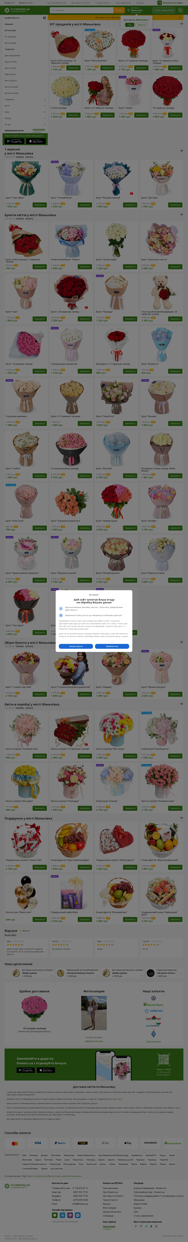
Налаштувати (75, 646)
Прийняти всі (112, 646)
